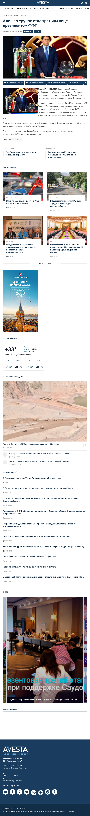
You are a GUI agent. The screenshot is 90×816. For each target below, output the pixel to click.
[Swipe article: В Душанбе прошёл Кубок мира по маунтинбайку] (45, 650)
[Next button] (85, 650)
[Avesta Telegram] (47, 792)
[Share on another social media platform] (85, 83)
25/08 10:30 (11, 208)
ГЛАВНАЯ (6, 808)
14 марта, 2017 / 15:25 (12, 31)
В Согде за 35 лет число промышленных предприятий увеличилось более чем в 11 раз (43, 576)
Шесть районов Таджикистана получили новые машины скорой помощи (39, 453)
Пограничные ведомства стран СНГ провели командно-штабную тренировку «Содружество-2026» (39, 525)
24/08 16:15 (8, 531)
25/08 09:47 (11, 256)
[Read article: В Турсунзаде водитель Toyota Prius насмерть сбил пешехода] (23, 186)
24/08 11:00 (8, 541)
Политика (8, 8)
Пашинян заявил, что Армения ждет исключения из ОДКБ (29, 566)
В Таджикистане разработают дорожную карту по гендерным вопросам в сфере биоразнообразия (20, 248)
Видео (11, 696)
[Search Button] (86, 3)
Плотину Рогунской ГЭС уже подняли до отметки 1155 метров (31, 444)
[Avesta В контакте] (26, 792)
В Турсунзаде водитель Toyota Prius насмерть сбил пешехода (22, 202)
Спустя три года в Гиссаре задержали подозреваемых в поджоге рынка (36, 536)
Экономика (21, 8)
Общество (51, 8)
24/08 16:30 (8, 551)
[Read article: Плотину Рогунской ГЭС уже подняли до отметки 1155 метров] (45, 411)
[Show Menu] (4, 3)
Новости (14, 15)
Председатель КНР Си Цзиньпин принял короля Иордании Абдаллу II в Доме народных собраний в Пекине (66, 248)
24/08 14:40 (8, 571)
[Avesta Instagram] (19, 792)
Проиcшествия (66, 8)
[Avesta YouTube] (5, 792)
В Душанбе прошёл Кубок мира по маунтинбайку (31, 699)
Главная (6, 15)
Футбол (12, 139)
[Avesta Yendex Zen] (40, 792)
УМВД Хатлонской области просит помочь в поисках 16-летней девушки (39, 461)
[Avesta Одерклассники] (54, 792)
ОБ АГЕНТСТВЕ (20, 808)
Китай (52, 241)
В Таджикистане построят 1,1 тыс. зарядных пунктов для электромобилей (65, 203)
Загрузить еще (45, 263)
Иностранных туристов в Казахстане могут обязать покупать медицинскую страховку (43, 546)
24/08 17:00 (8, 581)
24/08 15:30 (8, 561)
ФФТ (18, 139)
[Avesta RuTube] (33, 792)
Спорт (79, 8)
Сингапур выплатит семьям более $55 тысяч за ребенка (29, 556)
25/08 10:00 (55, 210)
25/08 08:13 (55, 256)
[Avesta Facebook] (12, 792)
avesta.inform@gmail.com (12, 780)
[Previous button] (4, 650)
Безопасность (37, 8)
